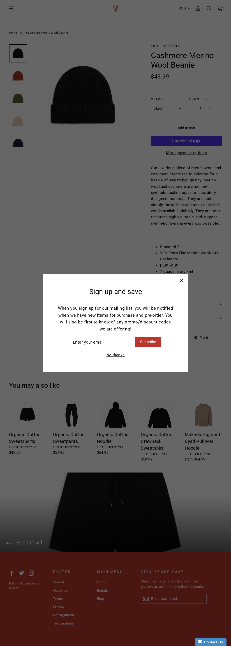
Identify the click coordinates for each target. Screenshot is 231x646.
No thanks (115, 355)
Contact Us (212, 642)
